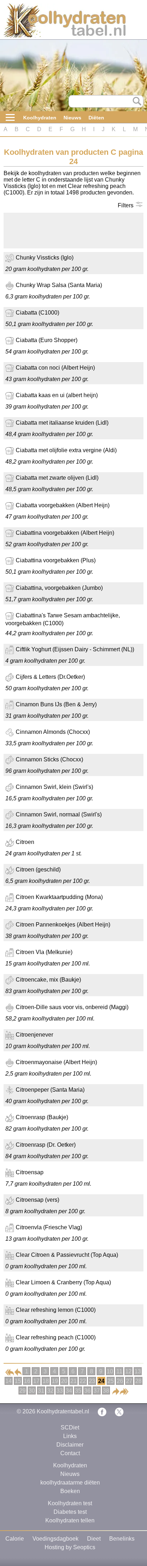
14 (8, 1381)
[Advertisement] (61, 230)
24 (101, 1381)
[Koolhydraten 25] (115, 1391)
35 (78, 1391)
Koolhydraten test (70, 1503)
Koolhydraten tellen (70, 1520)
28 (138, 1381)
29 (22, 1391)
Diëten (96, 117)
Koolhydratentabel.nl (63, 1411)
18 (45, 1381)
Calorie (14, 1539)
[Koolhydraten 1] (9, 1372)
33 (59, 1391)
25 (110, 1381)
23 (92, 1381)
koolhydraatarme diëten (70, 1482)
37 (96, 1391)
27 (129, 1381)
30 (32, 1391)
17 (36, 1381)
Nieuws (72, 117)
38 (106, 1391)
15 (18, 1381)
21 (73, 1381)
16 (27, 1381)
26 (120, 1381)
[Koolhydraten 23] (18, 1372)
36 (87, 1391)
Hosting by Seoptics (70, 1547)
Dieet (94, 1539)
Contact (70, 1453)
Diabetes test (70, 1512)
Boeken (70, 1491)
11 (119, 1371)
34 (69, 1391)
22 (83, 1381)
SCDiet (70, 1427)
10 (110, 1371)
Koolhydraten (39, 117)
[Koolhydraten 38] (124, 1391)
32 (50, 1391)
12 (128, 1371)
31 (41, 1391)
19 (55, 1381)
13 (138, 1371)
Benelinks (122, 1539)
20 (64, 1381)
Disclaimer (69, 1445)
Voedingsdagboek (55, 1539)
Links (70, 1436)
